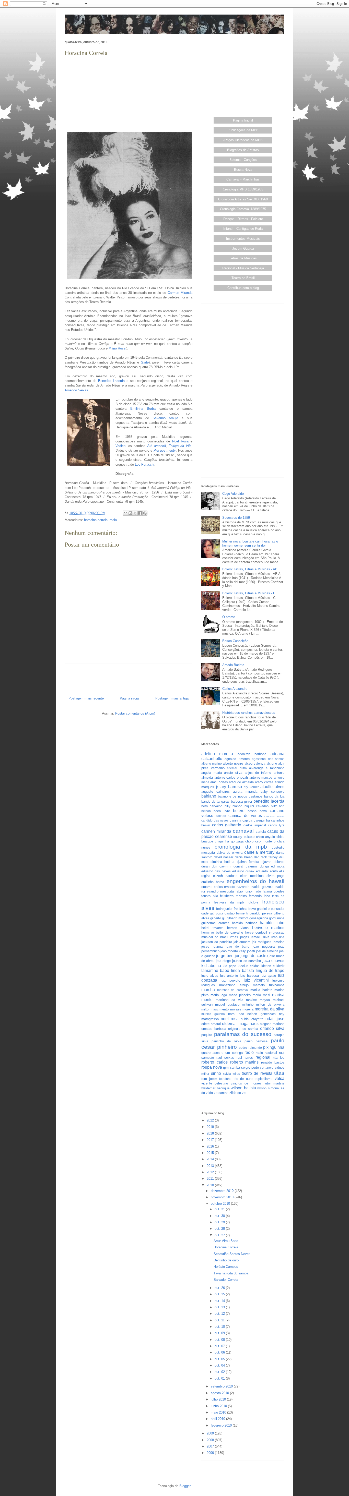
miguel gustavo (227, 1004)
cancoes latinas (274, 816)
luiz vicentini (256, 980)
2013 (211, 1166)
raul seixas (225, 1057)
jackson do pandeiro (216, 942)
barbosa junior (241, 801)
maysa (265, 1000)
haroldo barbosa (244, 923)
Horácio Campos (226, 1267)
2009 (211, 1433)
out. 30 (220, 1216)
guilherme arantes (215, 923)
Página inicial (129, 698)
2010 (211, 1185)
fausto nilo (209, 896)
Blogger (184, 1486)
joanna (218, 946)
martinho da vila (229, 1000)
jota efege (223, 961)
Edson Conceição (235, 641)
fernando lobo (259, 896)
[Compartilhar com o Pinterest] (144, 513)
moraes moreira (241, 1009)
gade (204, 913)
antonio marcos (261, 777)
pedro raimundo (250, 1047)
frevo (252, 909)
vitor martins (274, 1083)
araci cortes (219, 782)
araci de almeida (241, 782)
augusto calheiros (215, 791)
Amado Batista (233, 665)
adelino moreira (217, 754)
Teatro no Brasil (243, 278)
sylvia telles (231, 1073)
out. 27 (220, 1235)
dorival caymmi (245, 866)
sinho (216, 1073)
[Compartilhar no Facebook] (140, 513)
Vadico (120, 446)
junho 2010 (219, 1406)
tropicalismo (263, 1079)
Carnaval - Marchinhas (243, 179)
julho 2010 (219, 1399)
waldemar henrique (215, 1088)
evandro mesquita (220, 891)
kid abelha (211, 965)
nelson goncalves (261, 1014)
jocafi (251, 951)
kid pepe (229, 966)
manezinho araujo (234, 985)
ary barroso (231, 787)
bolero (239, 811)
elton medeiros (252, 876)
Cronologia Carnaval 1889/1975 (243, 209)
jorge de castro (253, 956)
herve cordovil (256, 932)
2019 (211, 1127)
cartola (261, 832)
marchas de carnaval (233, 990)
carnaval (243, 831)
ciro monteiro (265, 841)
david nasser (223, 857)
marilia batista (261, 990)
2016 (211, 1146)
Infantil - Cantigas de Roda (243, 229)
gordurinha (276, 918)
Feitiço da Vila (180, 446)
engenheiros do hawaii (256, 881)
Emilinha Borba (143, 409)
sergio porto (250, 1067)
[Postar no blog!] (130, 513)
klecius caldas (249, 966)
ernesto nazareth (236, 887)
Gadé (145, 362)
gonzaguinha (258, 918)
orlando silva (272, 1028)
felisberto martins (233, 896)
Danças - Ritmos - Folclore (243, 219)
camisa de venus (245, 815)
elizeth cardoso (225, 876)
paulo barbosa (256, 1041)
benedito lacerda (268, 801)
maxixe (251, 1000)
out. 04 (220, 1365)
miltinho (247, 1004)
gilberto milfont (237, 918)
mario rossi (261, 995)
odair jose (274, 1019)
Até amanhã (156, 446)
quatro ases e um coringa (222, 1053)
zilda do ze (237, 1093)
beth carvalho (211, 806)
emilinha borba (212, 882)
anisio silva (233, 773)
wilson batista (243, 1088)
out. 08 (220, 1340)
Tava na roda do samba (231, 1273)
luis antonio (229, 976)
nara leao (236, 1014)
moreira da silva (269, 1009)
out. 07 (220, 1346)
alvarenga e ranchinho (266, 768)
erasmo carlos (212, 887)
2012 (211, 1172)
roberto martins (244, 1062)
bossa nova (257, 811)
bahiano (208, 796)
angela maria (211, 773)
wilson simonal (268, 1088)
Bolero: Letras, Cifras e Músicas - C (248, 593)
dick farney (269, 857)
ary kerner (251, 787)
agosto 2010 (220, 1393)
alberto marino (211, 763)
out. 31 (220, 1209)
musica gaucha (213, 1014)
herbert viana (238, 928)
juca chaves (273, 960)
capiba (247, 820)
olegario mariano (272, 1024)
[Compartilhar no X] (135, 513)
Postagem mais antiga (172, 698)
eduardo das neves (216, 871)
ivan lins (277, 937)
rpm (226, 1067)
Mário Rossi (117, 348)
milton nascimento (215, 1009)
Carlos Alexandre (234, 689)
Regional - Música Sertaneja (243, 268)
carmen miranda (216, 831)
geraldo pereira (261, 913)
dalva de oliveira (229, 852)
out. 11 (220, 1320)
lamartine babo (215, 970)
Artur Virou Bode (226, 1241)
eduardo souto (266, 871)
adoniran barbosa (252, 754)
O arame (228, 617)
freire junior (224, 909)
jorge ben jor (227, 956)
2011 (211, 1178)
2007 (211, 1446)
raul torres (245, 1057)
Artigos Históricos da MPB (243, 140)
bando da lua (274, 796)
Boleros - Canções (243, 160)
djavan (266, 862)
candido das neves (214, 820)
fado (257, 891)
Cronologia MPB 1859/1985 (243, 189)
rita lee (278, 1057)
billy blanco (233, 806)
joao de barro (237, 946)
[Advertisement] (128, 93)
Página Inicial (243, 120)
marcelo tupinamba (268, 985)
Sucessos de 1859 (236, 518)
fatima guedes (273, 891)
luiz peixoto (230, 980)
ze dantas (221, 1093)
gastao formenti (236, 913)
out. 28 (220, 1228)
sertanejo (266, 1067)
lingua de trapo (270, 970)
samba (235, 1067)
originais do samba (243, 1029)
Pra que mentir (165, 450)
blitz (274, 806)
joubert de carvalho (246, 961)
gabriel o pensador (270, 909)
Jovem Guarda (243, 248)
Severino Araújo (165, 418)
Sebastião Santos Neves (232, 1254)
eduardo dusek (243, 871)
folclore (253, 902)
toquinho (225, 1078)
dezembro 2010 (223, 1191)
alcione (271, 763)
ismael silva (260, 937)
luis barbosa (249, 976)
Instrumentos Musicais (243, 238)
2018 (211, 1133)
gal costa (216, 913)
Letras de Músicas (243, 258)
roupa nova (211, 1067)
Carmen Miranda (180, 293)
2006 (211, 1453)
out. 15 (220, 1294)
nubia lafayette (252, 1019)
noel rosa (230, 1019)
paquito (206, 1035)
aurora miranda (245, 791)
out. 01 (220, 1378)
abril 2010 (218, 1419)
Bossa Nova (243, 170)
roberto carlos (214, 1062)
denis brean (243, 857)
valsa (279, 1078)
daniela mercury (259, 852)
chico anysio (265, 837)
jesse (205, 946)
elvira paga (275, 876)
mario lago (219, 995)
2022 (211, 1120)
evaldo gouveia (262, 887)
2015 (211, 1153)
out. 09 (220, 1333)
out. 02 (220, 1372)
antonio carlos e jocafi (231, 777)
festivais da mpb (229, 902)
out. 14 (220, 1301)
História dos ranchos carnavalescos (248, 713)
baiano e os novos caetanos (240, 796)
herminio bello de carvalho (222, 932)
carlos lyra (276, 825)
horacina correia (96, 520)
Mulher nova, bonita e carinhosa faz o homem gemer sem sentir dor (250, 543)
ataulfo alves (272, 787)
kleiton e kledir (272, 966)
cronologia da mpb (241, 847)
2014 (211, 1159)
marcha (208, 989)
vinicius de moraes (246, 1083)
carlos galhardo (226, 825)
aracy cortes (264, 782)
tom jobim (209, 1079)
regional (262, 1057)
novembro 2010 (223, 1197)
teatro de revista (257, 1073)
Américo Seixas (76, 390)
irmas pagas (239, 937)
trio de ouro (243, 1079)
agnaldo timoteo (237, 759)
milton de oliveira (270, 1004)
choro (249, 841)
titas (279, 1073)
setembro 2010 (222, 1386)
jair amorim (242, 942)
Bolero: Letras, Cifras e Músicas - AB (249, 569)
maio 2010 (219, 1412)
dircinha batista (223, 862)
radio (113, 520)
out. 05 (220, 1359)
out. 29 (220, 1222)
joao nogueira (264, 946)
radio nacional (266, 1053)
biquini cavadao (257, 806)
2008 (211, 1440)
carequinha (262, 820)
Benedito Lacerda (111, 381)
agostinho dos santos (268, 759)
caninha (235, 820)
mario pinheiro (240, 995)
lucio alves (209, 976)
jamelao (278, 942)
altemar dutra (237, 768)
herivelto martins (268, 927)
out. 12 (220, 1314)
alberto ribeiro (233, 763)
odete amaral (211, 1024)
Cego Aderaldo (233, 494)
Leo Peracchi (144, 464)
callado (221, 815)
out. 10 (220, 1327)
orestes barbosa (213, 1029)
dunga (264, 866)
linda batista (242, 970)
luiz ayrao (268, 976)
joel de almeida (267, 951)
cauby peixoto (243, 837)
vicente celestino (214, 1083)
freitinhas (240, 909)
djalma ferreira (248, 862)
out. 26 (220, 1288)
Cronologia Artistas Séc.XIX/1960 (243, 199)
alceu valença (255, 763)
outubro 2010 (221, 1203)
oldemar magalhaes (240, 1023)
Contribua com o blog (243, 288)
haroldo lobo (272, 923)
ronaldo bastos (272, 1062)
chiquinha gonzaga (229, 841)
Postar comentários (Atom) (135, 713)
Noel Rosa (180, 441)
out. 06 (220, 1352)
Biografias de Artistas (243, 150)
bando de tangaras (215, 801)
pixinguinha (273, 1047)
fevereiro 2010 (222, 1425)
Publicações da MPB (243, 130)
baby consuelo (272, 791)
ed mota (277, 866)
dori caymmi (221, 866)
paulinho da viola (226, 1041)
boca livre (222, 811)
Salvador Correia (226, 1280)
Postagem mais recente (86, 698)
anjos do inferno (258, 773)
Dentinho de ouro (226, 1260)
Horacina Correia (226, 1247)
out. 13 (220, 1307)
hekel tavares (212, 928)
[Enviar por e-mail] (125, 513)
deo (256, 857)
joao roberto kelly (233, 951)
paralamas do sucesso (242, 1034)
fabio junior (244, 891)
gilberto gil (217, 918)
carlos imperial (254, 825)
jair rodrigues (261, 942)
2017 (211, 1140)
